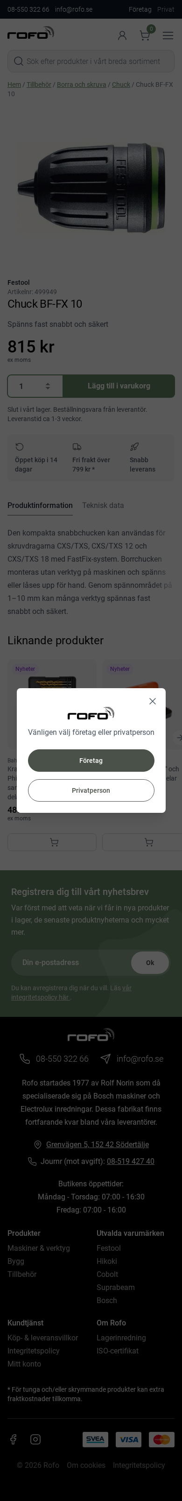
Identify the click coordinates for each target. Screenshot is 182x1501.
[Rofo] (91, 713)
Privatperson (91, 790)
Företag (91, 760)
